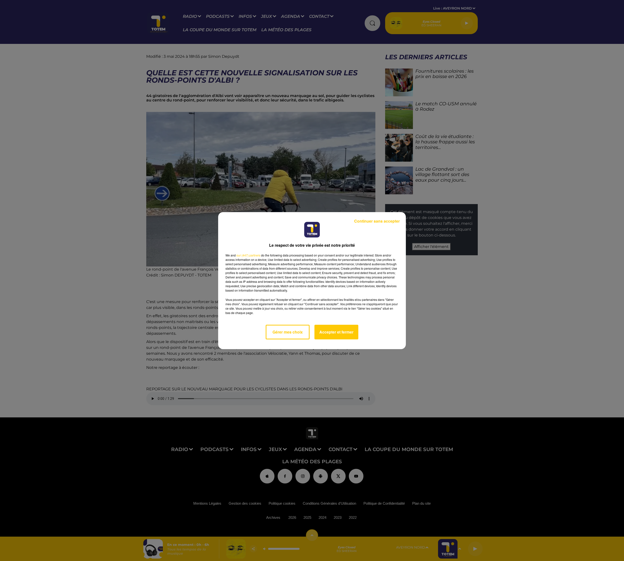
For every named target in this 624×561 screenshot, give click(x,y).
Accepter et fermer (336, 332)
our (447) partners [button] (248, 255)
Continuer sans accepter (377, 221)
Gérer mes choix (288, 332)
